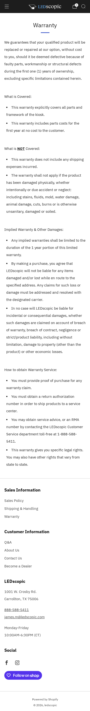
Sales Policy (14, 500)
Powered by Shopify (45, 699)
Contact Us (13, 558)
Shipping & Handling (21, 508)
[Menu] (6, 6)
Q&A (8, 542)
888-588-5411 (16, 609)
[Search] (83, 6)
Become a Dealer (18, 566)
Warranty (11, 516)
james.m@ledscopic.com (24, 617)
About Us (11, 550)
